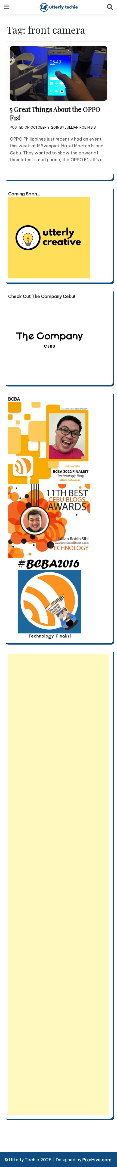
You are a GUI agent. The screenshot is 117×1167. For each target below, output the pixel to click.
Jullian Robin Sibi (81, 127)
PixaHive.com (97, 1159)
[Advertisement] (58, 884)
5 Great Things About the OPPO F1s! (55, 113)
